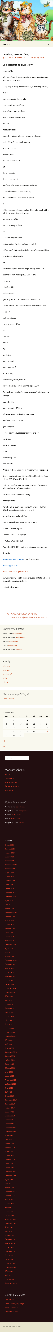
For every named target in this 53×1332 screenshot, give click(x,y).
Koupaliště (9, 790)
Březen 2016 (10, 1251)
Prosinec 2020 (10, 1032)
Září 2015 (8, 1275)
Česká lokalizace (11, 1311)
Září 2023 (8, 904)
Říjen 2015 (9, 1271)
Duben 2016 (9, 1247)
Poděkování (20, 637)
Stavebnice (17, 633)
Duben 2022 (9, 972)
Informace (6, 666)
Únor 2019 (9, 1120)
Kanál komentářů (11, 1307)
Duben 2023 (9, 924)
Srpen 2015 (9, 1279)
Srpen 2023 (9, 908)
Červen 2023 (10, 916)
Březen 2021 (10, 1020)
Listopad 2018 (10, 1132)
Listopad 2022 (10, 944)
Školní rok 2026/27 (12, 786)
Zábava (5, 682)
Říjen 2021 (9, 996)
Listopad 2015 (10, 1267)
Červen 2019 (10, 1104)
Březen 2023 (10, 928)
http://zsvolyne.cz (10, 698)
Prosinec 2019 (10, 1080)
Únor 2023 (9, 932)
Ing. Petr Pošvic (15, 1327)
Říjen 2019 (9, 1088)
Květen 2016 (10, 1243)
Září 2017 (8, 1183)
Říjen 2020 (9, 1040)
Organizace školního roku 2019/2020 (30, 617)
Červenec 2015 (11, 1283)
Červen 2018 (10, 1148)
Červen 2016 (10, 1239)
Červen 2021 (10, 1008)
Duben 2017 (9, 1203)
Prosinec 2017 (10, 1171)
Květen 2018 (10, 1152)
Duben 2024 (9, 877)
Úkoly (5, 678)
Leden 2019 (9, 1124)
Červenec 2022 (11, 960)
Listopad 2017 (10, 1175)
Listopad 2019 (10, 1084)
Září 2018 (8, 1140)
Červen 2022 (10, 964)
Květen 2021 (10, 1012)
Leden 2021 (9, 1028)
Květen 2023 (10, 920)
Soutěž (19, 649)
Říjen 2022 (9, 948)
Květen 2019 (10, 1108)
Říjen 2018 (9, 1136)
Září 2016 (8, 1231)
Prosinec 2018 (10, 1128)
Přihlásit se (9, 1299)
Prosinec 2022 (10, 940)
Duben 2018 (9, 1155)
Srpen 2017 (9, 1187)
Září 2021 (8, 1000)
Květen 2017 (10, 1199)
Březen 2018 (10, 1159)
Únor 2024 (9, 885)
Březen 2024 (10, 881)
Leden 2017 (9, 1215)
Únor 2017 (9, 1211)
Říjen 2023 (9, 900)
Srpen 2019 (9, 1096)
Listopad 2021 (10, 992)
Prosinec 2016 (10, 1219)
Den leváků (9, 778)
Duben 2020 (9, 1064)
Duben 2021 (9, 1016)
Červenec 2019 (11, 1100)
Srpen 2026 (9, 845)
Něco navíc (7, 670)
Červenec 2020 (11, 1052)
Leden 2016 (9, 1259)
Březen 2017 (10, 1207)
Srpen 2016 (9, 1235)
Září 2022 (8, 952)
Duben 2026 (9, 857)
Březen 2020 (10, 1068)
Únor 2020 (9, 1072)
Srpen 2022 (9, 956)
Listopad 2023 (10, 896)
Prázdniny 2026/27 (12, 782)
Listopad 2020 (10, 1036)
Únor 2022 (9, 980)
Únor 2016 (9, 1255)
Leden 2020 (9, 1076)
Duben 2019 (9, 1112)
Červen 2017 (10, 1195)
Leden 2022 (9, 984)
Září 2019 (8, 1092)
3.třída (7, 774)
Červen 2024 (10, 869)
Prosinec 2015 (10, 1263)
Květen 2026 (10, 853)
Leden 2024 (9, 889)
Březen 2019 (10, 1116)
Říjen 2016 (9, 1227)
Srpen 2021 (9, 1004)
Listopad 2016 (10, 1223)
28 (47, 731)
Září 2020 (8, 1044)
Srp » (4, 746)
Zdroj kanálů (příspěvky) (14, 1303)
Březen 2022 (10, 976)
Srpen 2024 (9, 861)
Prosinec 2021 (10, 988)
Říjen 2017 (9, 1179)
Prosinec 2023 (10, 893)
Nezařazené (21, 58)
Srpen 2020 (9, 1048)
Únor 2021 (9, 1024)
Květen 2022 (10, 968)
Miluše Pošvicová (37, 58)
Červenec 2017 (11, 1191)
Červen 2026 (10, 849)
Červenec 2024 (11, 865)
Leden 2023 (9, 936)
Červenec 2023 (11, 912)
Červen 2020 (10, 1056)
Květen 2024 (10, 873)
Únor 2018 (9, 1163)
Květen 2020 (10, 1060)
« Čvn (5, 741)
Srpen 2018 (9, 1144)
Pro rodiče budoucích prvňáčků (20, 613)
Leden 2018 (9, 1167)
